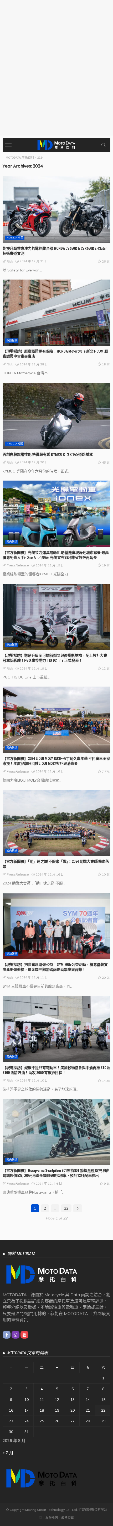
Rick (10, 261)
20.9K (106, 977)
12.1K (106, 668)
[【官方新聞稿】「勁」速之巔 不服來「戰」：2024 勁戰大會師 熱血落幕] (56, 823)
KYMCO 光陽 (15, 443)
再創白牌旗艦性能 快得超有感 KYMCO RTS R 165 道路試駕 (48, 454)
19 (57, 1410)
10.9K (106, 874)
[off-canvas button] (8, 145)
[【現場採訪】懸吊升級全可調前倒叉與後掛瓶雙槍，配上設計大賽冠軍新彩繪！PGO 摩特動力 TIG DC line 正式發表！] (56, 617)
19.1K (106, 565)
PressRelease (18, 565)
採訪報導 (12, 340)
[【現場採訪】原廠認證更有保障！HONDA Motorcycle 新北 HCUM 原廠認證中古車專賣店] (56, 313)
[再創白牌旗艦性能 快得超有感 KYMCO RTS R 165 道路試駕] (56, 416)
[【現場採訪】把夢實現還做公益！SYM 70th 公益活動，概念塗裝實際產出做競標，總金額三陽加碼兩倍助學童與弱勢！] (56, 926)
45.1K (106, 462)
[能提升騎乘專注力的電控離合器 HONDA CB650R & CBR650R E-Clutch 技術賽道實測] (56, 209)
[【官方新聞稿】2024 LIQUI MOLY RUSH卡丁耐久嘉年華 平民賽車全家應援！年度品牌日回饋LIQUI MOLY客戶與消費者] (56, 720)
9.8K (107, 1183)
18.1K (106, 364)
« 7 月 (8, 1452)
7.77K (106, 771)
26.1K (106, 261)
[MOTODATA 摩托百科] (56, 144)
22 (66, 1208)
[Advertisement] (56, 76)
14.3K (106, 1081)
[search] (103, 145)
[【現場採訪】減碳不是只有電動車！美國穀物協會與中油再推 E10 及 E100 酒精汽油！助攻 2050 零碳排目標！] (56, 1029)
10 (26, 1399)
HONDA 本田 (15, 237)
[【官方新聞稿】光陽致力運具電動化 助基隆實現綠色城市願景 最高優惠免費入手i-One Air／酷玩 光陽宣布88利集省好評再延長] (56, 514)
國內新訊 (12, 541)
